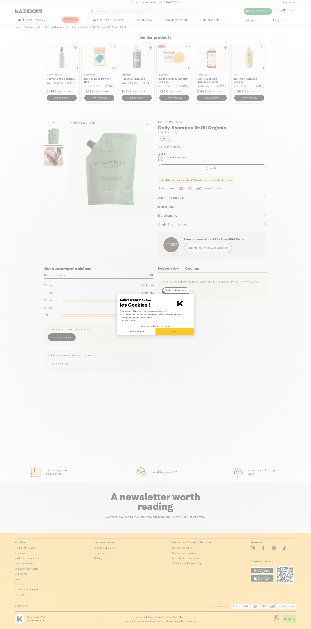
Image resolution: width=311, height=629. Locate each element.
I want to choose (136, 331)
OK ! (175, 331)
